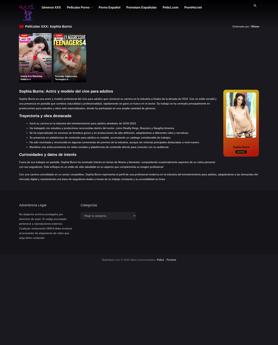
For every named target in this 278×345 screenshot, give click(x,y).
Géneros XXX (51, 7)
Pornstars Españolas (141, 7)
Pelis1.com (170, 7)
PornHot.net (193, 7)
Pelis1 (160, 259)
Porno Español (109, 7)
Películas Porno (78, 7)
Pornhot (171, 259)
